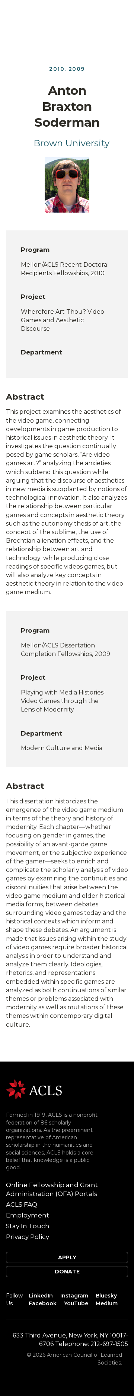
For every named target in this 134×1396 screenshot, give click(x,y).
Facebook (43, 1303)
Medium (107, 1303)
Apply (67, 1257)
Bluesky (106, 1295)
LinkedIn (41, 1295)
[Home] (34, 1088)
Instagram (74, 1295)
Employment (27, 1215)
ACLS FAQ (21, 1204)
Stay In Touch (28, 1226)
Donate (67, 1271)
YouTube (76, 1303)
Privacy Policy (27, 1236)
